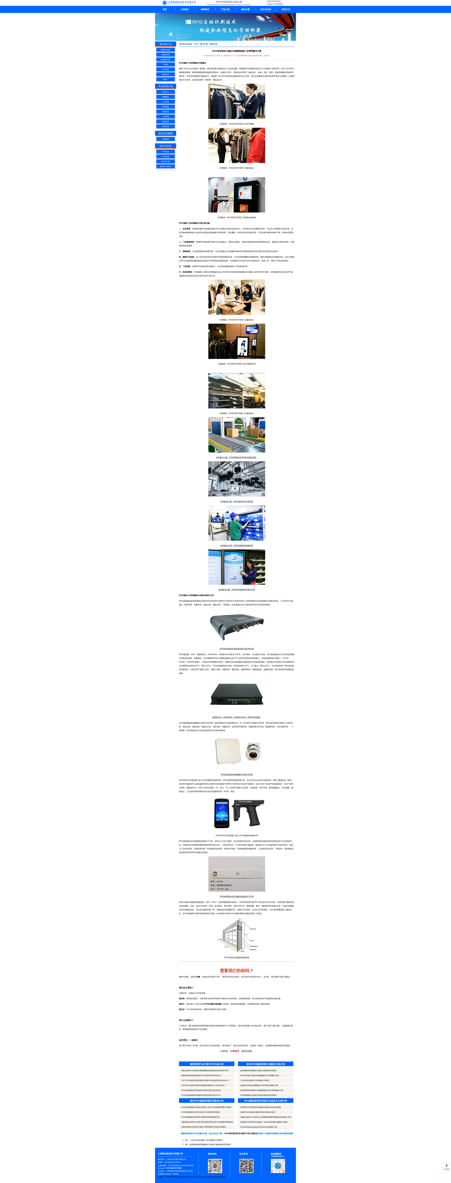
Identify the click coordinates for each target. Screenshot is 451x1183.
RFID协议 (165, 156)
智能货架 (220, 910)
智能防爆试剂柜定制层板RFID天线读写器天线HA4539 (201, 1075)
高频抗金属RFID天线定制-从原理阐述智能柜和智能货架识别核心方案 (265, 1117)
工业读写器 (198, 1177)
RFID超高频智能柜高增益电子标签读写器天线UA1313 (201, 1095)
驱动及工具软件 (165, 166)
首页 (165, 9)
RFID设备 (206, 1177)
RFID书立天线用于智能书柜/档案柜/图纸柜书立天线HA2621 (203, 1085)
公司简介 (185, 9)
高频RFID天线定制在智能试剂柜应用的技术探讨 (257, 1112)
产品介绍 (225, 9)
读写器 (251, 902)
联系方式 (286, 9)
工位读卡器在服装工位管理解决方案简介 (255, 1080)
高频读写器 (165, 55)
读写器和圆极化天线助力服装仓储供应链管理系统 (258, 1095)
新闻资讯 (205, 9)
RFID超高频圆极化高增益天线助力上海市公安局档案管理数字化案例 (206, 1107)
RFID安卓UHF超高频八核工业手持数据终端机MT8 (237, 836)
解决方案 (245, 9)
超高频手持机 (215, 1177)
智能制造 (165, 97)
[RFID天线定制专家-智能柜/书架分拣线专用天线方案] (179, 3)
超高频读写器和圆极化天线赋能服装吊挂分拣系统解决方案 (261, 1090)
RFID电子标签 (171, 1177)
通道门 (165, 79)
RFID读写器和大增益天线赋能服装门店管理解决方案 (259, 1075)
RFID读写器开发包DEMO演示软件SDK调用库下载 (258, 1127)
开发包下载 (165, 161)
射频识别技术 (231, 902)
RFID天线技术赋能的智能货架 (236, 958)
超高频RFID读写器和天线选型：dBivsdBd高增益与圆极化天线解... (264, 1122)
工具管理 (165, 117)
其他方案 (165, 126)
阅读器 (223, 1177)
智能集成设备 (166, 50)
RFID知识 (165, 152)
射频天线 (165, 74)
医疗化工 (165, 92)
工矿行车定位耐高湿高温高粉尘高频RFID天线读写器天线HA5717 (205, 1080)
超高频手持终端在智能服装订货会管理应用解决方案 (259, 1085)
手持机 (165, 64)
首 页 (196, 44)
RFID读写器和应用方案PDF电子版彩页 (240, 1133)
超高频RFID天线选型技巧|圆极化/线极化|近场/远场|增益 (260, 1107)
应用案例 (165, 139)
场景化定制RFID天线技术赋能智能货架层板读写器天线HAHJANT (205, 1070)
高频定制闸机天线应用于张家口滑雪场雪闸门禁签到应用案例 (203, 1127)
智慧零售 (165, 112)
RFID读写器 (190, 1177)
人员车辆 (165, 102)
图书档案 (165, 107)
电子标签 (165, 69)
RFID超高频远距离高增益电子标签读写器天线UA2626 (201, 1090)
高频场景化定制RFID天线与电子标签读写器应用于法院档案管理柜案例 (207, 1122)
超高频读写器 (166, 60)
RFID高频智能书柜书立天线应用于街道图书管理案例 (200, 1112)
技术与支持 (265, 9)
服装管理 (165, 121)
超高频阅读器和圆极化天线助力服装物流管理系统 (258, 1070)
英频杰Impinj (180, 1177)
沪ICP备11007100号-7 (172, 1162)
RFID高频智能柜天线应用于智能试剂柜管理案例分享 (200, 1117)
